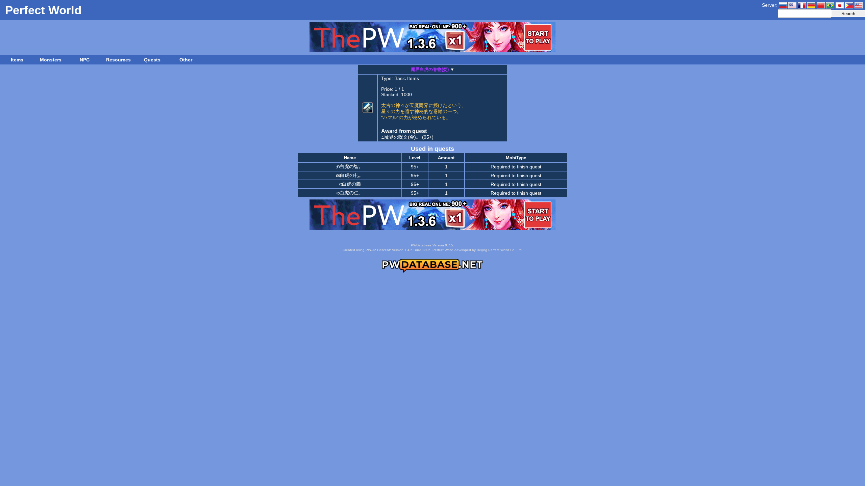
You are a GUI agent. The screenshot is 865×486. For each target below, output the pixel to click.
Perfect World (43, 10)
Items (17, 59)
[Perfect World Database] (432, 271)
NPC (85, 59)
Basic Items (406, 78)
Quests (152, 59)
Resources (118, 59)
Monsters (50, 59)
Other (185, 59)
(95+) (407, 137)
